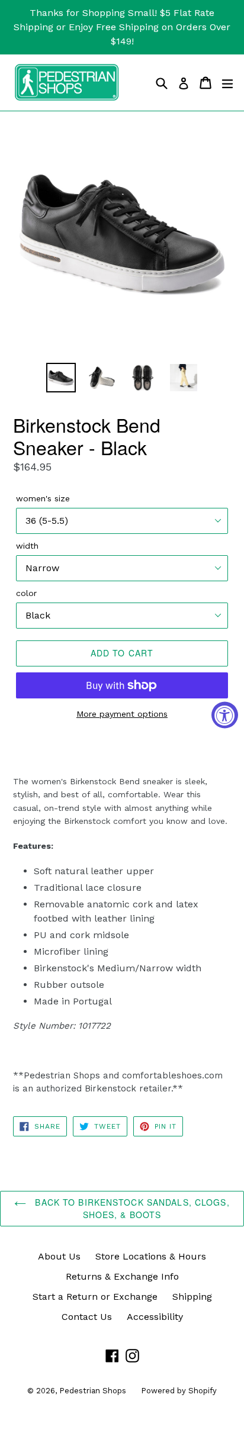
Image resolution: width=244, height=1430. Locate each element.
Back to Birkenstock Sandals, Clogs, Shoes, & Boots (130, 1208)
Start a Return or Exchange (95, 1296)
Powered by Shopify (179, 1390)
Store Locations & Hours (150, 1256)
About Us (59, 1256)
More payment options (122, 714)
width (27, 545)
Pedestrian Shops (92, 1390)
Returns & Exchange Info (122, 1276)
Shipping (192, 1296)
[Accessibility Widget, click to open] (224, 715)
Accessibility (155, 1316)
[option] (60, 377)
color (26, 593)
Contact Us (87, 1316)
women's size (43, 498)
